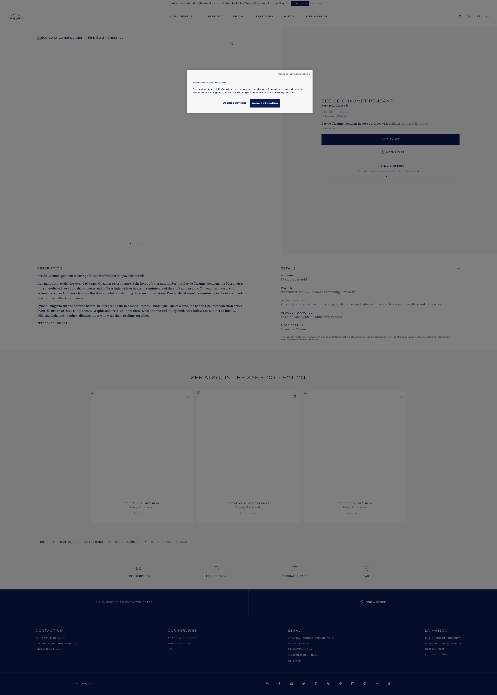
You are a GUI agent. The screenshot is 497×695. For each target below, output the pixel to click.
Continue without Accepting (294, 74)
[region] (250, 91)
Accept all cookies (265, 103)
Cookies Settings (235, 103)
